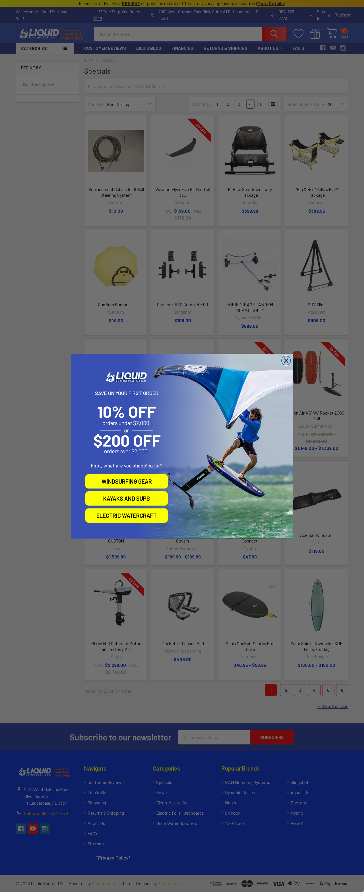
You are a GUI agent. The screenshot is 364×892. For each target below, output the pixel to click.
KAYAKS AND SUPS (126, 498)
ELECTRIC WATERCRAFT (126, 515)
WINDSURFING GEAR (127, 481)
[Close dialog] (286, 360)
